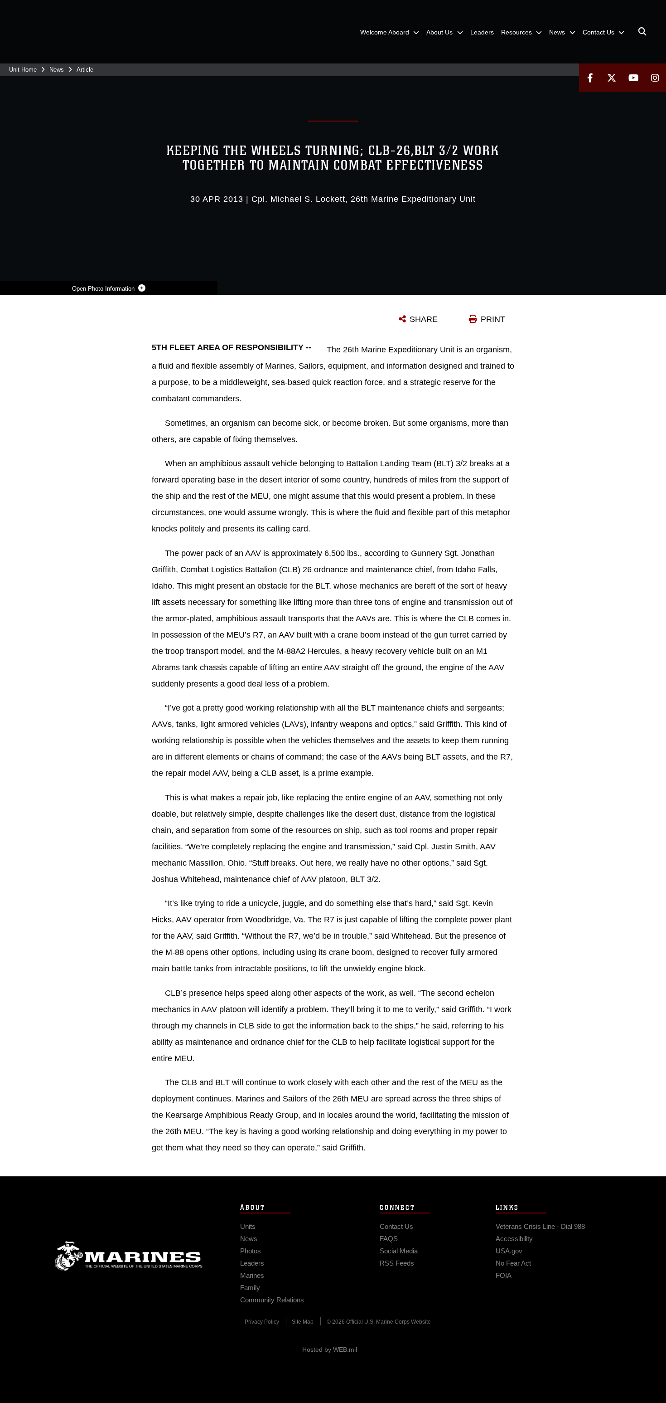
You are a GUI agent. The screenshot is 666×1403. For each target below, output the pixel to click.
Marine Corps (128, 1256)
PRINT (493, 319)
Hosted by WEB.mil (329, 1349)
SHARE (424, 319)
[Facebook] (590, 77)
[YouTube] (633, 77)
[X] (612, 77)
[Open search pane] (642, 31)
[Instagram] (655, 77)
